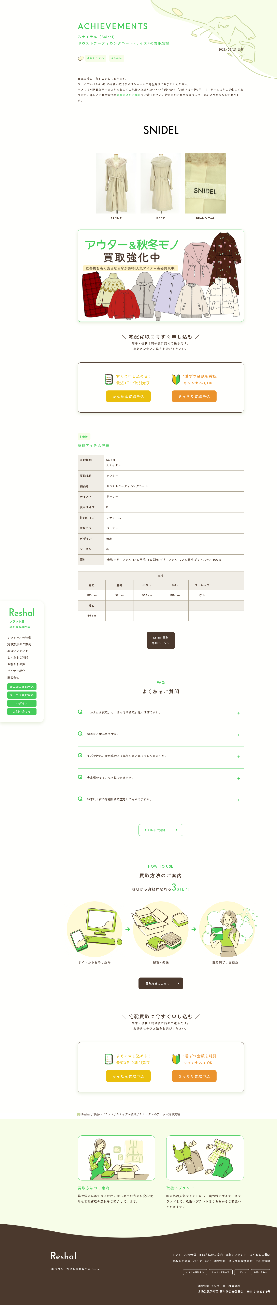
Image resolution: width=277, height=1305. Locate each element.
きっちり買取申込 (22, 695)
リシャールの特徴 (19, 637)
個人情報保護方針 (241, 1261)
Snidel (118, 58)
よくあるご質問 (17, 657)
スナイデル (96, 58)
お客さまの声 (16, 664)
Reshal (22, 612)
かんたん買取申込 (22, 687)
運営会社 (13, 677)
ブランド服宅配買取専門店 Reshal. (78, 1269)
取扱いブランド (17, 651)
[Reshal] (63, 1255)
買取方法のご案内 (19, 644)
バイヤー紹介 (16, 671)
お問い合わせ (22, 711)
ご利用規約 (263, 1261)
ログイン (22, 703)
